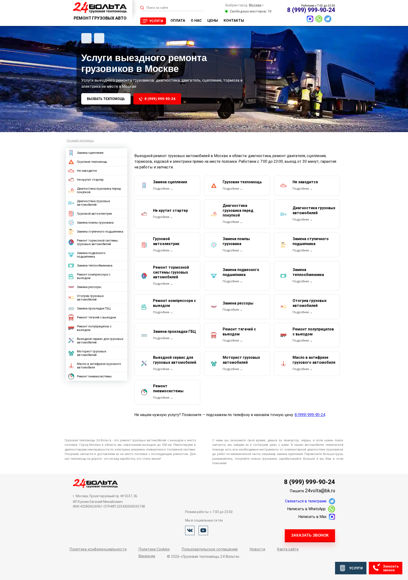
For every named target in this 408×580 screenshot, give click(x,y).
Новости (257, 549)
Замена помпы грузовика (95, 222)
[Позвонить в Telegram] (327, 18)
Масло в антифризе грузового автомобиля (99, 365)
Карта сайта (287, 549)
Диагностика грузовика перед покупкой (99, 190)
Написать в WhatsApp (306, 509)
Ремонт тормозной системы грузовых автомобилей (97, 242)
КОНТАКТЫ (234, 20)
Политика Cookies (154, 549)
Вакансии (146, 556)
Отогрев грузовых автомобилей (90, 297)
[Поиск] (142, 8)
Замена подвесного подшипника (91, 254)
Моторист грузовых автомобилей (91, 353)
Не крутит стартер (90, 179)
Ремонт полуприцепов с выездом (94, 328)
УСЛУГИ (156, 21)
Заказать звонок (310, 535)
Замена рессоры (89, 287)
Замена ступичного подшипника (100, 231)
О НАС (196, 20)
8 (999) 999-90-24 (159, 99)
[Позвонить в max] (310, 19)
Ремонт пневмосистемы (94, 376)
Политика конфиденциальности (98, 549)
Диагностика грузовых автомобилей (93, 202)
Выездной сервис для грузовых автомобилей (100, 340)
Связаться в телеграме (306, 501)
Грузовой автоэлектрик (94, 213)
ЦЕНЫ (212, 20)
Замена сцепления (90, 152)
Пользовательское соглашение (210, 549)
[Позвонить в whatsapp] (318, 18)
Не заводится (87, 170)
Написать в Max (312, 516)
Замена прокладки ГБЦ (93, 308)
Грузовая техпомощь (92, 161)
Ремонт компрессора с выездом (93, 276)
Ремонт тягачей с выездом (96, 317)
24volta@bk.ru (320, 490)
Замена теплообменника (94, 265)
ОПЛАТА (177, 20)
